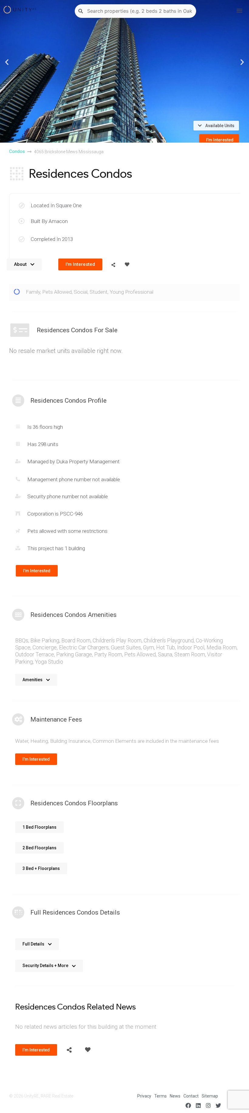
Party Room (108, 654)
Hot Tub (165, 647)
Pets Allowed (57, 292)
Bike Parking (44, 640)
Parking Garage (74, 654)
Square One (69, 205)
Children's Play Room (117, 640)
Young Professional (131, 292)
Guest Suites (126, 647)
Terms (160, 1096)
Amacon (58, 221)
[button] (7, 62)
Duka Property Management (88, 461)
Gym (148, 647)
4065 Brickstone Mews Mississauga (69, 151)
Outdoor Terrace (34, 654)
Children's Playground (169, 640)
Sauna (165, 654)
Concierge (44, 647)
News (175, 1096)
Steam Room (189, 654)
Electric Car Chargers (84, 647)
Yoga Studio (49, 661)
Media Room (221, 647)
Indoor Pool (190, 647)
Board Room (75, 640)
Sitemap (210, 1096)
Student (98, 292)
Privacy (144, 1096)
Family (33, 292)
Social (80, 292)
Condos (17, 151)
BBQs (21, 640)
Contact (191, 1096)
